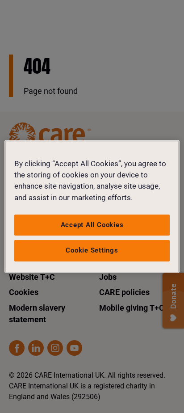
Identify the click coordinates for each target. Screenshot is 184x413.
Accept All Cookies (92, 225)
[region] (91, 206)
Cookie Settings (92, 250)
